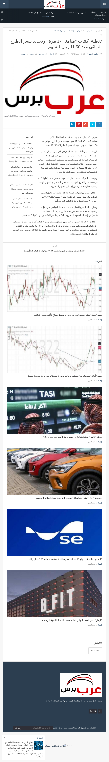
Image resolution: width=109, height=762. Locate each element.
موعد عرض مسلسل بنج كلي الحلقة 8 (41, 13)
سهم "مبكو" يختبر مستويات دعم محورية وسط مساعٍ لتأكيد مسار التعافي (68, 315)
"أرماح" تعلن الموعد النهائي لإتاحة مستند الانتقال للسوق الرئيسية (72, 620)
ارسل (52, 54)
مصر (52, 16)
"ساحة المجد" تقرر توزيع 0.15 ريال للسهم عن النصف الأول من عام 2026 (21, 147)
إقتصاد (71, 31)
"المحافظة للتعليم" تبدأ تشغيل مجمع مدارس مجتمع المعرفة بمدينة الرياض (21, 188)
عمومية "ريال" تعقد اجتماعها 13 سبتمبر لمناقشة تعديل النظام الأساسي (69, 498)
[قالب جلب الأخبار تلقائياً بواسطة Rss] (51, 746)
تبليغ (32, 54)
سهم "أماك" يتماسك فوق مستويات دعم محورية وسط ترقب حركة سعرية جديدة (65, 376)
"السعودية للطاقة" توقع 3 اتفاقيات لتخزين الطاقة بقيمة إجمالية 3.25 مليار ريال (65, 559)
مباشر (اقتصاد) (60, 31)
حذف (23, 54)
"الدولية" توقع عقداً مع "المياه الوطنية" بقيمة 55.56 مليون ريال (21, 159)
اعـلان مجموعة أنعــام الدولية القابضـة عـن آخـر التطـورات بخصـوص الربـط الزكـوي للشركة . (20, 173)
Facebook (95, 650)
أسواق (79, 31)
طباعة (41, 54)
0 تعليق (62, 54)
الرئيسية (98, 31)
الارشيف (89, 31)
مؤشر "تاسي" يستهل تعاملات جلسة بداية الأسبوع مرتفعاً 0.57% (72, 437)
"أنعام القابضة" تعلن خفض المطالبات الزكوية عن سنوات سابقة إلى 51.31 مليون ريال (22, 202)
